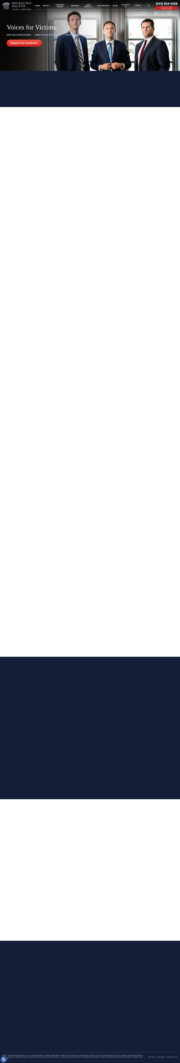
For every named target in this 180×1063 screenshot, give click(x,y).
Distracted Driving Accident (109, 444)
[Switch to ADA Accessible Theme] (4, 1059)
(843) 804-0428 (167, 3)
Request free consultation (24, 43)
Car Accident (103, 432)
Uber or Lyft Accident (106, 485)
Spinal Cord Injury (105, 476)
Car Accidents (152, 830)
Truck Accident (104, 482)
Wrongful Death (104, 488)
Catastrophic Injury (105, 435)
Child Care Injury (104, 441)
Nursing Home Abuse (106, 461)
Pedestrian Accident (106, 464)
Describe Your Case (19, 998)
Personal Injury (89, 844)
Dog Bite (101, 446)
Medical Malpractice (106, 452)
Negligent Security (105, 458)
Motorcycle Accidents (155, 837)
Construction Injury (105, 438)
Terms (43, 1039)
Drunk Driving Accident (107, 449)
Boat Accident (103, 423)
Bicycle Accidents (91, 830)
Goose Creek (103, 224)
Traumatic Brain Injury (106, 479)
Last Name (52, 975)
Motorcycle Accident (106, 455)
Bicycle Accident (104, 420)
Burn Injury (102, 429)
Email (50, 987)
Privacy (39, 1039)
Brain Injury (102, 426)
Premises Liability (105, 467)
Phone (15, 987)
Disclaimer (161, 1057)
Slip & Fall (102, 473)
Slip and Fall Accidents (92, 851)
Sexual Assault (121, 844)
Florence (101, 220)
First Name (16, 975)
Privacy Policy (172, 1057)
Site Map (151, 1057)
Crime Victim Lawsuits (93, 837)
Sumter (101, 226)
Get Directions (95, 990)
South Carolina (104, 229)
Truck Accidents (121, 851)
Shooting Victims (154, 844)
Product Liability (104, 470)
